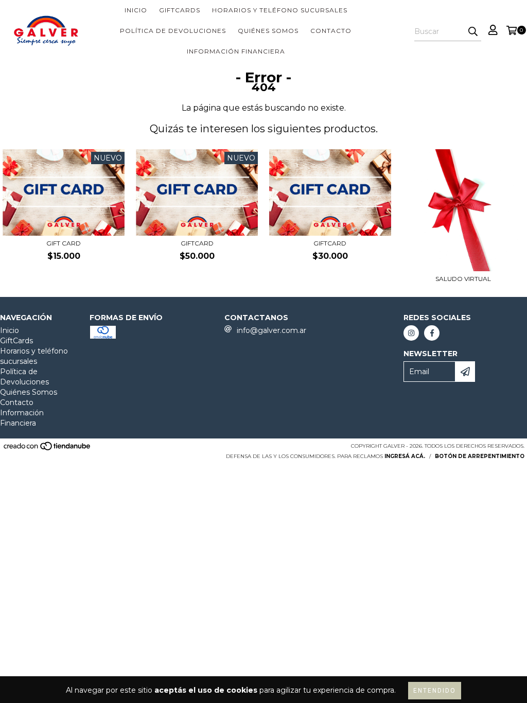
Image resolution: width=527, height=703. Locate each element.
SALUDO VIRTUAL (463, 279)
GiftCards (179, 10)
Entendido (434, 690)
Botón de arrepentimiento (479, 456)
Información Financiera (236, 51)
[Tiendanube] (48, 449)
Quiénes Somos (268, 30)
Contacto (331, 30)
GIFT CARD (63, 243)
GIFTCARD (197, 243)
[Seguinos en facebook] (432, 333)
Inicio (136, 10)
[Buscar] (473, 32)
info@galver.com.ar (271, 330)
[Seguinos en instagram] (411, 333)
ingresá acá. (404, 456)
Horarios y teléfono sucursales (279, 10)
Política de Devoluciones (173, 30)
